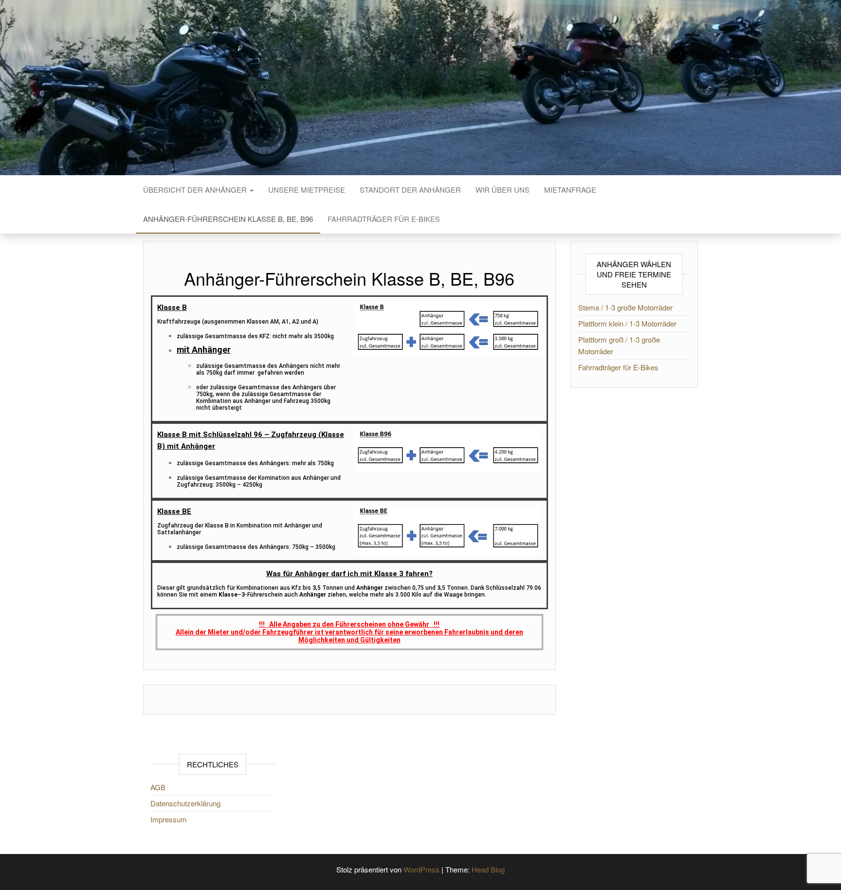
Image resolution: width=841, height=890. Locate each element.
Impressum (168, 819)
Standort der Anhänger (410, 189)
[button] (349, 574)
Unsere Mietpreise (306, 189)
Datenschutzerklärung (185, 803)
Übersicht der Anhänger (196, 189)
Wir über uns (502, 189)
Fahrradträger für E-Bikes (384, 219)
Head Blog (488, 869)
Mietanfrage (570, 189)
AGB (157, 787)
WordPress (421, 869)
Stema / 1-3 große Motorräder (625, 307)
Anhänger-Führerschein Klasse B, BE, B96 (228, 219)
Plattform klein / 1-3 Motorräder (627, 323)
